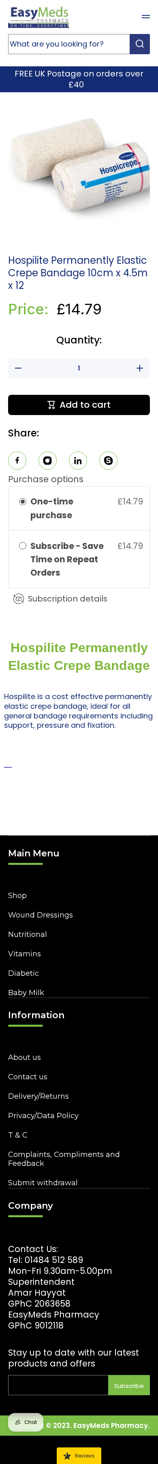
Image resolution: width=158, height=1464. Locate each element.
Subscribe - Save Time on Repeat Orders (67, 559)
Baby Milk (26, 992)
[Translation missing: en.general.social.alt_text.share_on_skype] (108, 461)
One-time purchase (51, 508)
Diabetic (23, 973)
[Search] (140, 44)
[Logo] (38, 16)
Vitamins (24, 953)
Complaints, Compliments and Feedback (64, 1159)
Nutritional (27, 934)
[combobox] (79, 44)
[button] (126, 17)
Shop (17, 895)
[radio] (22, 501)
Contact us (27, 1076)
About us (24, 1057)
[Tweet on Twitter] (78, 461)
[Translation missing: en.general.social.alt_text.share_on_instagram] (47, 461)
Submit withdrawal (43, 1182)
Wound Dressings (40, 915)
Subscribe (129, 1385)
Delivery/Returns (38, 1096)
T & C (18, 1135)
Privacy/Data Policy (43, 1115)
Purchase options (45, 479)
